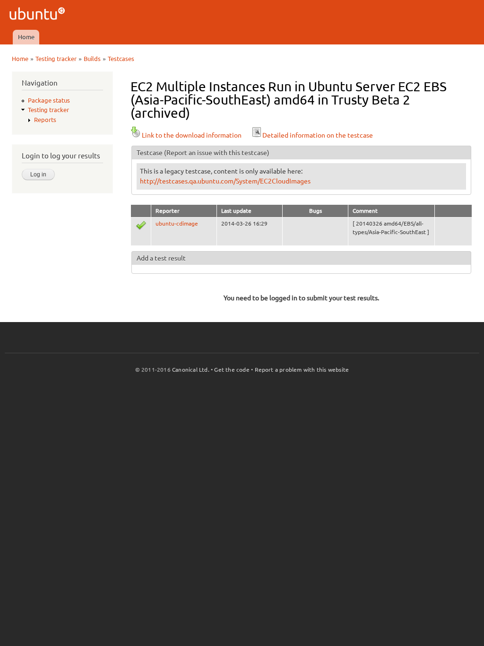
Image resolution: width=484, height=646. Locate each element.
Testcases (121, 58)
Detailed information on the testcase (317, 135)
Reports (45, 119)
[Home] (38, 15)
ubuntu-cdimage (177, 223)
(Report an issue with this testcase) (216, 153)
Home (26, 37)
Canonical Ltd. (190, 370)
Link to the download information (192, 135)
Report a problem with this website (302, 370)
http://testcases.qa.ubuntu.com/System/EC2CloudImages (225, 181)
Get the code (231, 370)
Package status (49, 100)
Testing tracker (56, 58)
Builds (92, 58)
